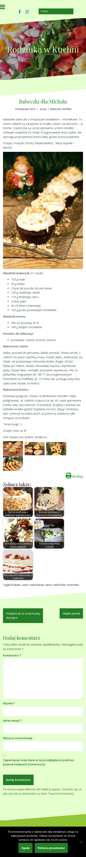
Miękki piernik (71, 613)
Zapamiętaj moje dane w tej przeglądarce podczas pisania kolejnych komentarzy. (38, 762)
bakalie (16, 585)
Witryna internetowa (17, 738)
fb (25, 431)
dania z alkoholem (55, 585)
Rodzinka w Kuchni (43, 49)
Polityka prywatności (51, 848)
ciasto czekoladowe (33, 585)
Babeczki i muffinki (60, 109)
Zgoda (25, 848)
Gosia (43, 109)
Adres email (12, 720)
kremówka (73, 585)
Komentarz (12, 655)
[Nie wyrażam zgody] (81, 842)
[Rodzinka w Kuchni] (43, 41)
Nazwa (9, 703)
